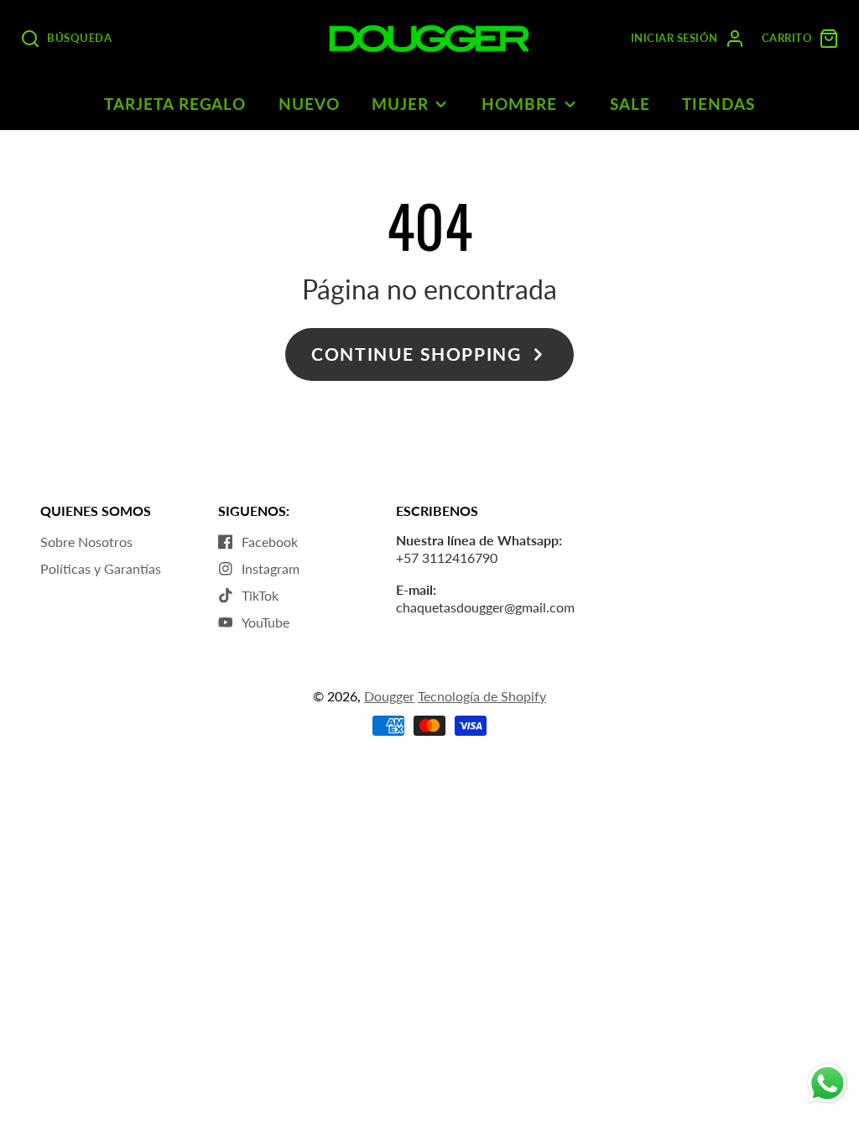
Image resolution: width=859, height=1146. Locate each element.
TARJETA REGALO (175, 103)
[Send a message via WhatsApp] (827, 1083)
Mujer (400, 103)
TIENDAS (718, 103)
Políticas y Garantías (100, 568)
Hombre (519, 103)
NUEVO (309, 103)
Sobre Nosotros (86, 542)
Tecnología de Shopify (482, 696)
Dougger (389, 696)
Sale (630, 103)
